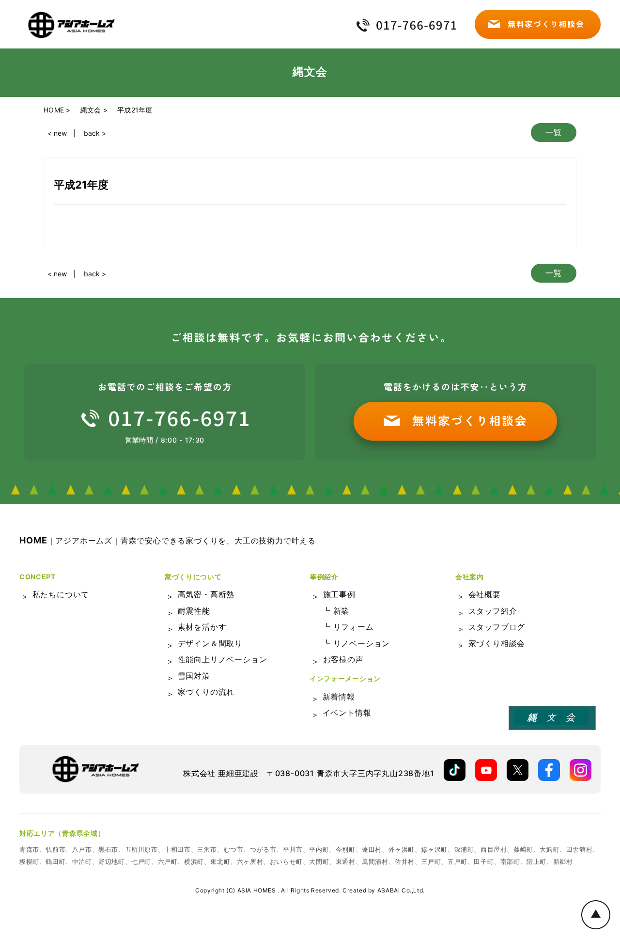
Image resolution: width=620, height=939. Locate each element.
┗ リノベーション (356, 643)
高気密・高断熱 (206, 594)
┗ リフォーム (348, 627)
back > (95, 133)
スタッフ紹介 (492, 611)
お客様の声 (343, 659)
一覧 (553, 132)
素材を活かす (202, 627)
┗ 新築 (336, 611)
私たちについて (61, 594)
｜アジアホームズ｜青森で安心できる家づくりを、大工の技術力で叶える (167, 540)
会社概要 (484, 594)
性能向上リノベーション (222, 659)
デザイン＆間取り (210, 643)
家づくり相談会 (497, 643)
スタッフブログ (497, 627)
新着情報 (339, 696)
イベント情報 (347, 712)
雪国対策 (194, 676)
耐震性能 (194, 611)
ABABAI (388, 890)
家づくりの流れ (206, 692)
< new (57, 133)
